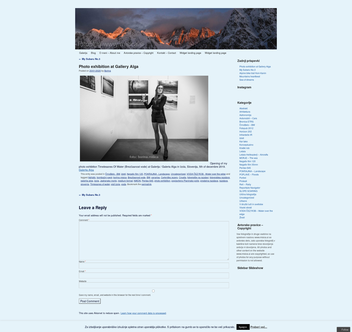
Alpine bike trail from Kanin (252, 73)
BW (148, 177)
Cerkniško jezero (169, 177)
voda (123, 184)
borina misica (120, 177)
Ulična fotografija (247, 194)
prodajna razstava (209, 180)
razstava (223, 180)
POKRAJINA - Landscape (157, 173)
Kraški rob (244, 147)
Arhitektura (244, 111)
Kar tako (243, 141)
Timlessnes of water (100, 184)
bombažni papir (104, 177)
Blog (93, 53)
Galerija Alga (86, 170)
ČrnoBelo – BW (247, 124)
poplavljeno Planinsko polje (185, 180)
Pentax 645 (147, 180)
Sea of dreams (246, 79)
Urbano (243, 200)
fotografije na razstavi (198, 177)
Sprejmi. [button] (243, 327)
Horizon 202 (245, 131)
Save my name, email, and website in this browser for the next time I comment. (115, 294)
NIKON (137, 180)
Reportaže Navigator (249, 187)
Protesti (243, 181)
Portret (242, 177)
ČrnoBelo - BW (112, 173)
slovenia (85, 184)
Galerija (83, 53)
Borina (107, 70)
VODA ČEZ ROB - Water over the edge (206, 173)
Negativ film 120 (135, 173)
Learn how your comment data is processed (143, 313)
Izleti (123, 173)
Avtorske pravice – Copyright (138, 53)
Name (82, 261)
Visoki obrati (245, 207)
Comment (84, 220)
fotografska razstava (220, 177)
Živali (242, 217)
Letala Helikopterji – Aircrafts (253, 154)
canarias (155, 177)
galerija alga (87, 180)
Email (82, 271)
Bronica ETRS (246, 121)
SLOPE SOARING (248, 190)
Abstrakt (243, 108)
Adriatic (92, 177)
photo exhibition (162, 180)
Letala (242, 151)
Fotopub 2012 (246, 128)
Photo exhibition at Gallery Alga (108, 66)
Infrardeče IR (245, 134)
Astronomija (245, 114)
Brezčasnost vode (137, 177)
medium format (125, 180)
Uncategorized (178, 173)
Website (82, 281)
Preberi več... (258, 327)
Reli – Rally (245, 184)
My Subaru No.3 (89, 59)
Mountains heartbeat (249, 76)
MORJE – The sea (248, 157)
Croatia (182, 177)
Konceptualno (246, 144)
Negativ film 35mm (248, 164)
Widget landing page (190, 53)
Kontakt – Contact (166, 53)
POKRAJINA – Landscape (252, 171)
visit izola (115, 184)
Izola (96, 180)
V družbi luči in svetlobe (251, 204)
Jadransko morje (108, 180)
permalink (146, 184)
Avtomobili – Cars (248, 118)
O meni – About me (109, 53)
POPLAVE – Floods (249, 174)
